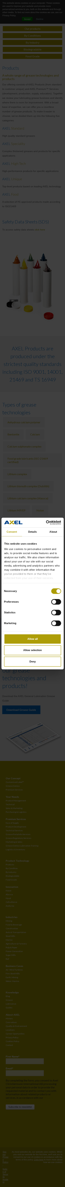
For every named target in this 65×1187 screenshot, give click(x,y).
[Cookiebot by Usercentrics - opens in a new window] (46, 522)
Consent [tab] (12, 531)
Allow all (32, 638)
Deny (32, 661)
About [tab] (53, 531)
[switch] (56, 602)
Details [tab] (32, 531)
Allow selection (32, 650)
